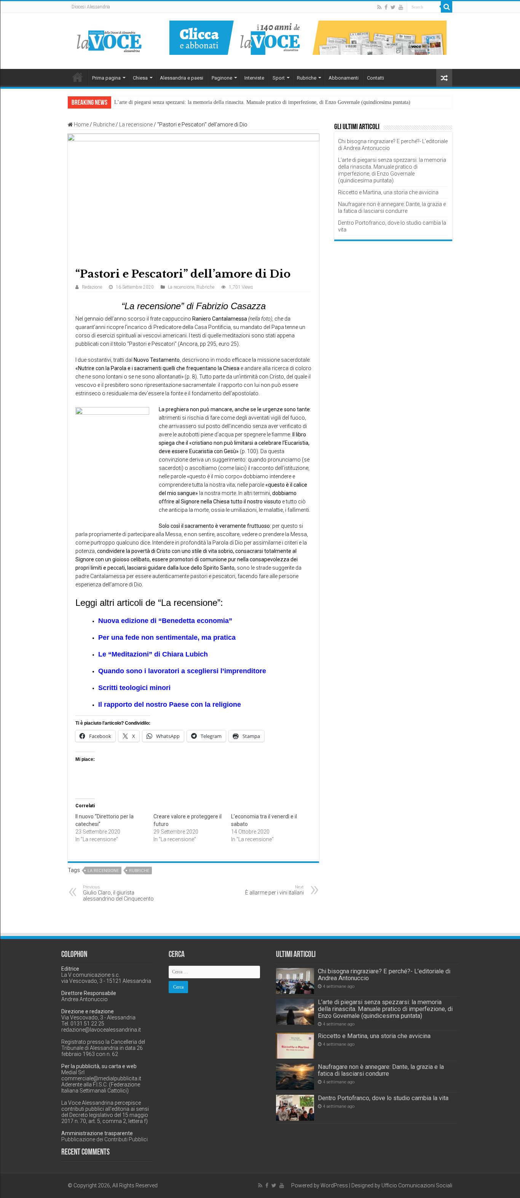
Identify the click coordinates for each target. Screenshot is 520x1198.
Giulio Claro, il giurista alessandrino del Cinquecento (118, 893)
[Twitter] (393, 7)
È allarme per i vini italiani (274, 890)
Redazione (92, 287)
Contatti (375, 78)
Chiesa (140, 78)
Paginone (222, 78)
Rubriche (306, 78)
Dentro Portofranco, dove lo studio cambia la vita (383, 1098)
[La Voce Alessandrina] (109, 40)
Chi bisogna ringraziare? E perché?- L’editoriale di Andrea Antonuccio (384, 975)
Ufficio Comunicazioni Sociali (416, 1185)
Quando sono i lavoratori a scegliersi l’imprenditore (182, 671)
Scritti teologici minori (134, 688)
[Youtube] (401, 7)
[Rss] (379, 7)
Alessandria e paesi (181, 78)
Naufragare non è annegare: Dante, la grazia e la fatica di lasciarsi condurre (381, 1070)
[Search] (446, 7)
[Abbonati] (308, 37)
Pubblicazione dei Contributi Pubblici (104, 1139)
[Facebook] (386, 7)
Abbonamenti (344, 78)
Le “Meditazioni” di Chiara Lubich (153, 654)
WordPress (334, 1185)
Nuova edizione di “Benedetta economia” (165, 621)
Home (78, 77)
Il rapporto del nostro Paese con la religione (169, 704)
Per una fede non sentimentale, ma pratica (167, 637)
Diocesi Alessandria (91, 7)
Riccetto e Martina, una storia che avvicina (388, 192)
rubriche (139, 870)
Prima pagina (106, 78)
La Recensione (103, 870)
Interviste (254, 78)
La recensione (136, 124)
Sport (279, 78)
